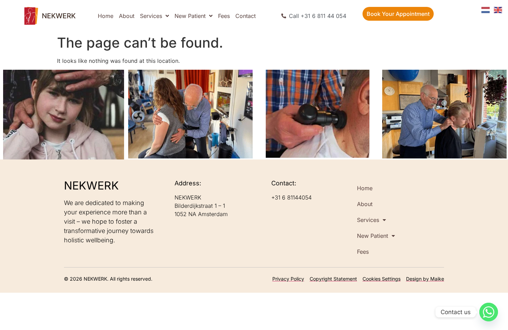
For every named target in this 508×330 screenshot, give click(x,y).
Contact (245, 15)
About (126, 15)
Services (151, 15)
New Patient (190, 15)
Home (105, 15)
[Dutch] (485, 9)
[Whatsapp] (488, 312)
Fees (224, 15)
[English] (498, 9)
